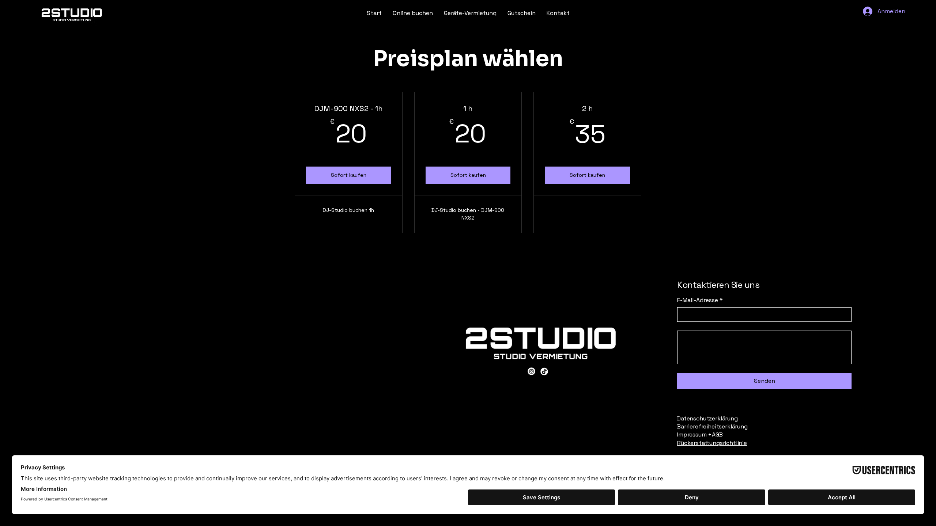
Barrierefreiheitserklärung (712, 426)
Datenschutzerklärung (707, 418)
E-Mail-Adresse (700, 300)
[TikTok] (544, 371)
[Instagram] (531, 371)
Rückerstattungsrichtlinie (712, 443)
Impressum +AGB (700, 434)
